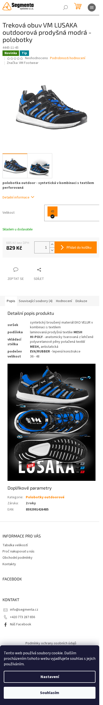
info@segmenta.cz (24, 609)
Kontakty (9, 564)
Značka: (22, 62)
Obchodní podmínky (17, 557)
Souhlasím (49, 693)
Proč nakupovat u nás (18, 551)
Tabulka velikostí (15, 545)
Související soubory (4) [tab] (35, 301)
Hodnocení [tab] (64, 301)
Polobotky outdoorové (45, 497)
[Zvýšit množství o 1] (52, 244)
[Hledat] (65, 7)
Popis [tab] (11, 301)
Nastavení (49, 677)
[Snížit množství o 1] (52, 250)
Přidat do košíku (79, 247)
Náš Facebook (20, 624)
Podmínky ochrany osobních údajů (51, 643)
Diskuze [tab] (81, 301)
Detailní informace (16, 197)
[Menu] (92, 7)
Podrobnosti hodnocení (67, 58)
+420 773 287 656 (22, 617)
